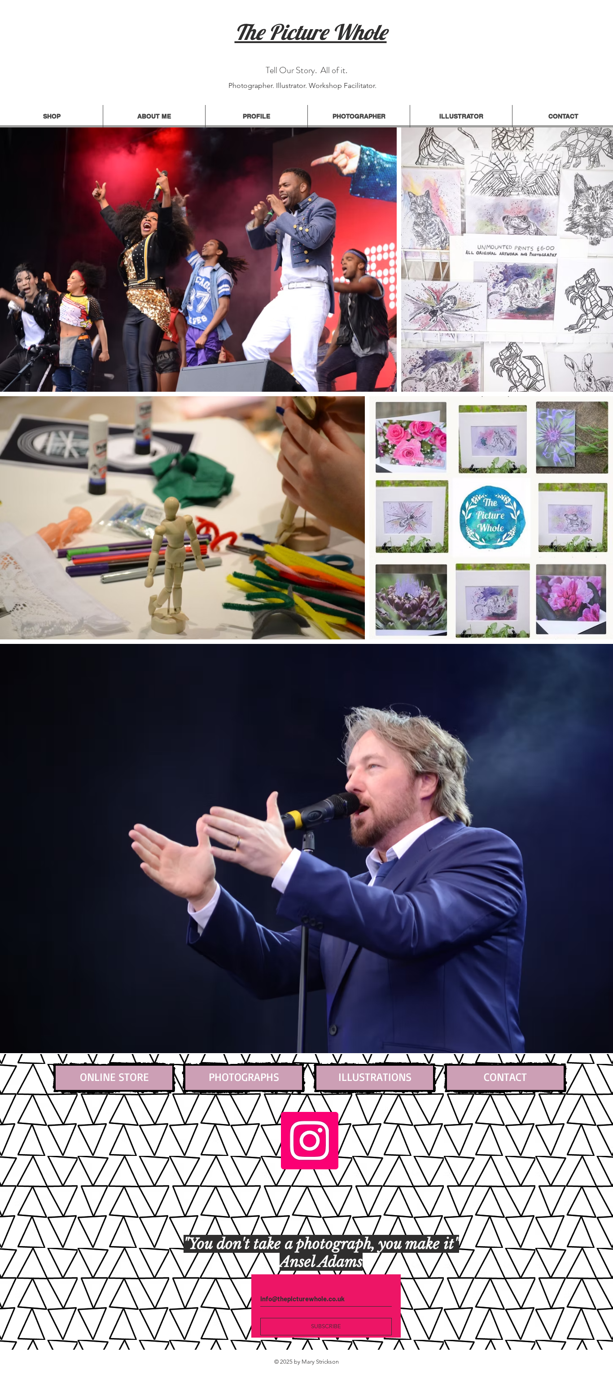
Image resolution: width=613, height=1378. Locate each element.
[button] (256, 116)
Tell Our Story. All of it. (306, 70)
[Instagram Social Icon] (309, 1140)
